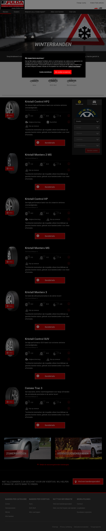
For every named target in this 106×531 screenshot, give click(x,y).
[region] (54, 65)
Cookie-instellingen (45, 72)
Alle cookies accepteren (62, 72)
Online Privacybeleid (74, 66)
